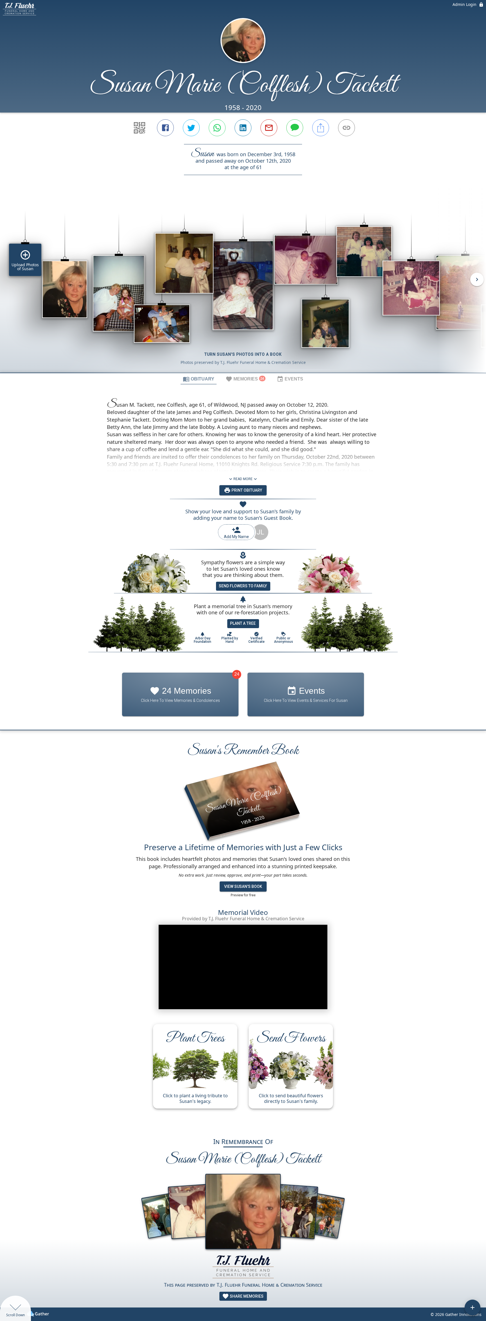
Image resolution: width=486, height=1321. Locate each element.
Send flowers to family (243, 586)
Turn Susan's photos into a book (243, 354)
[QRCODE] (139, 127)
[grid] (243, 283)
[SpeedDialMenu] (472, 1307)
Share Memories (246, 1296)
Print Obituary (246, 490)
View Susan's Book (243, 886)
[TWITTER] (191, 127)
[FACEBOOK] (165, 127)
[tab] (199, 378)
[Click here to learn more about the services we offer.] (243, 1267)
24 (236, 674)
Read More (243, 479)
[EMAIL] (268, 127)
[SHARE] (320, 127)
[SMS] (294, 127)
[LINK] (346, 127)
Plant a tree (243, 623)
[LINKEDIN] (243, 127)
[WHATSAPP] (217, 127)
